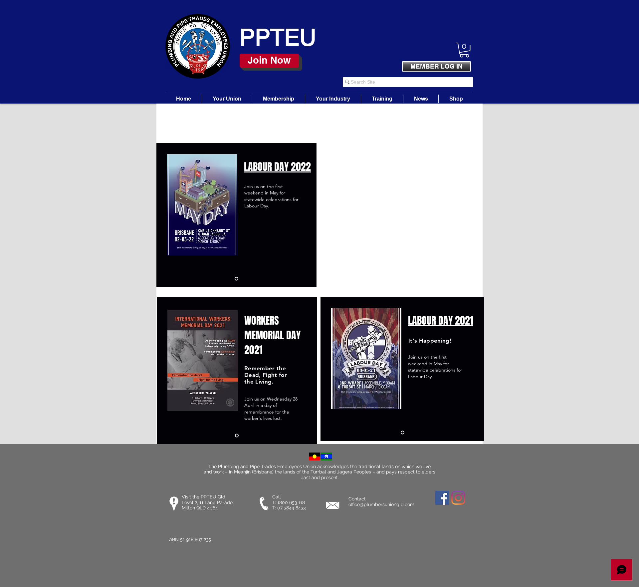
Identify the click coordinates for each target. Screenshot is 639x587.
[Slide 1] (236, 278)
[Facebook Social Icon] (442, 498)
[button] (464, 50)
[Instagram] (458, 498)
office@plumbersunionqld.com (381, 504)
